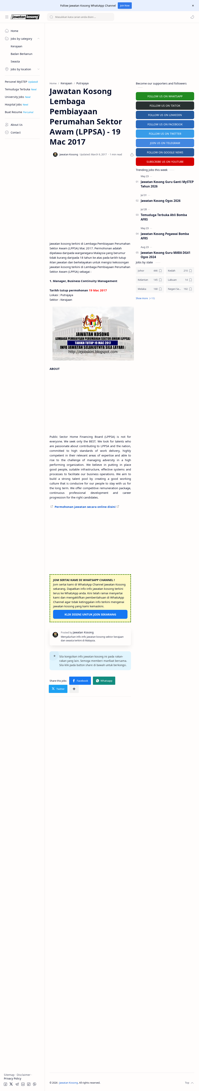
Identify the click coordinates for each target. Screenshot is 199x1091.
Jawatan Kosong (68, 1082)
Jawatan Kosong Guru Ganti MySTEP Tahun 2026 (167, 184)
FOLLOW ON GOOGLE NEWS (165, 152)
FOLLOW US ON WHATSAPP (165, 96)
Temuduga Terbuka (17, 89)
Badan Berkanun (21, 54)
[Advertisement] (22, 199)
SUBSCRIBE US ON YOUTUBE (165, 162)
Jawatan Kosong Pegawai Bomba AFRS (165, 236)
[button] (192, 17)
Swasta (15, 61)
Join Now (124, 5)
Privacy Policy (12, 1078)
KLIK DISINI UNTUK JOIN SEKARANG (90, 614)
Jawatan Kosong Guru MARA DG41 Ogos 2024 (165, 255)
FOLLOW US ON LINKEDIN (165, 115)
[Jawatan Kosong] (93, 333)
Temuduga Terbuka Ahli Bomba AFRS (164, 217)
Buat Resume (13, 112)
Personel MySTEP (16, 82)
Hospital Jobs (13, 104)
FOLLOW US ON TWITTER (165, 133)
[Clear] (111, 17)
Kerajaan (16, 46)
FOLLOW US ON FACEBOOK (165, 124)
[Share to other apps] (74, 689)
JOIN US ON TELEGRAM (165, 143)
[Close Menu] (193, 5)
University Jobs (14, 97)
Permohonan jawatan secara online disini (85, 507)
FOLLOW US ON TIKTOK (165, 105)
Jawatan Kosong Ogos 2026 (161, 201)
